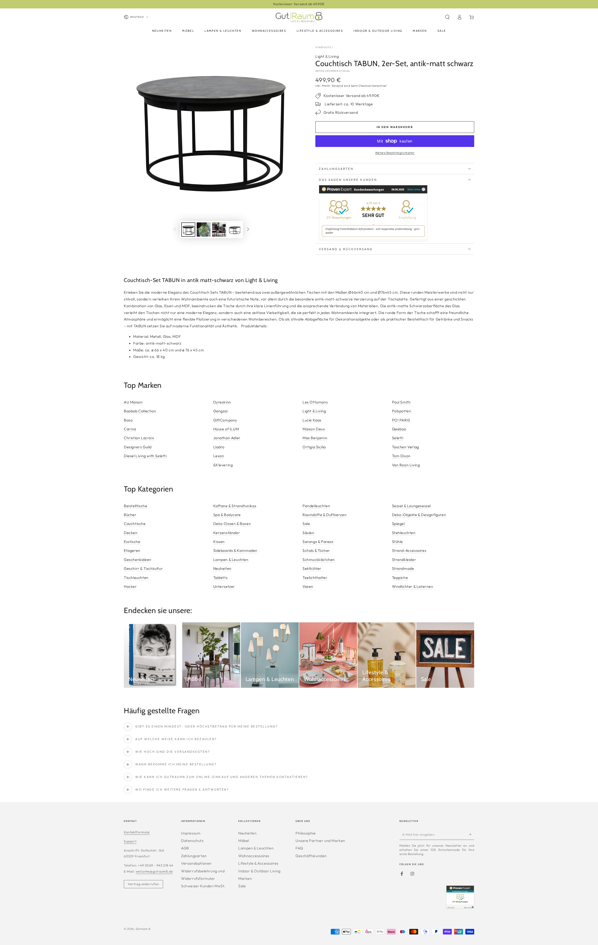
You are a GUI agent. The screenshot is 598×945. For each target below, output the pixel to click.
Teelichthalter (315, 577)
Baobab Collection (140, 411)
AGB (185, 848)
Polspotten (401, 411)
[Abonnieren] (471, 834)
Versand (337, 85)
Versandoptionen (196, 863)
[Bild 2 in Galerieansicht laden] (204, 229)
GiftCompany (225, 420)
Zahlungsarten (194, 855)
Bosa (128, 420)
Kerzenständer (226, 532)
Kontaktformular (137, 832)
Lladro (219, 447)
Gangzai (220, 411)
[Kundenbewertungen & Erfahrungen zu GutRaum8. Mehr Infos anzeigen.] (373, 238)
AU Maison (133, 402)
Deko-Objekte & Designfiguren (419, 514)
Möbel (243, 840)
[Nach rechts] (248, 230)
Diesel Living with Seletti (145, 455)
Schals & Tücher (316, 550)
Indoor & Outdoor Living (259, 871)
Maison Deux (314, 429)
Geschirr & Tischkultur (143, 568)
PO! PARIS (401, 420)
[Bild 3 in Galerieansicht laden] (219, 229)
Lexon (218, 455)
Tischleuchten (136, 577)
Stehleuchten (404, 532)
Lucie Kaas (312, 420)
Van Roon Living (406, 465)
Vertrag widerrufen (143, 884)
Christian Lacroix (139, 437)
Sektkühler (312, 568)
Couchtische (135, 523)
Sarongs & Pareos (318, 541)
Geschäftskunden (311, 855)
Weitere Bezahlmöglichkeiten (395, 152)
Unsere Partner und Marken (320, 840)
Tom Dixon (401, 455)
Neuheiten (222, 568)
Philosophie (305, 833)
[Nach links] (175, 230)
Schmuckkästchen (319, 559)
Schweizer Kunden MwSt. (203, 886)
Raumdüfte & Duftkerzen (324, 514)
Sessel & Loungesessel (411, 505)
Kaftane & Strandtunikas (234, 505)
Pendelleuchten (316, 505)
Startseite (323, 47)
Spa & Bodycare (227, 514)
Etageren (132, 550)
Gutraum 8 (143, 929)
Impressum (190, 833)
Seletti (397, 437)
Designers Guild (138, 447)
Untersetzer (224, 586)
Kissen (219, 541)
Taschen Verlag (405, 447)
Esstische (132, 541)
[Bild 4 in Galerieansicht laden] (235, 229)
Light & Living (327, 56)
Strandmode (403, 568)
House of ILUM (226, 429)
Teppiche (400, 577)
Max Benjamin (315, 437)
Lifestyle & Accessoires (258, 863)
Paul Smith (401, 402)
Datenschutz (192, 840)
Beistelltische (135, 505)
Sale (306, 523)
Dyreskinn (222, 402)
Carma (130, 429)
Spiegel (398, 523)
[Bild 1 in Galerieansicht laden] (188, 229)
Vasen (308, 586)
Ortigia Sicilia (314, 447)
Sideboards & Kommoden (235, 550)
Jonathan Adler (227, 437)
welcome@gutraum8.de (154, 871)
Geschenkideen (137, 559)
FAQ (299, 848)
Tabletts (220, 577)
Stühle (397, 541)
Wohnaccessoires (253, 855)
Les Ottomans (315, 402)
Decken (131, 532)
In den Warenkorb (395, 127)
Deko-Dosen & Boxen (232, 523)
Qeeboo (399, 429)
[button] (447, 17)
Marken (245, 878)
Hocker (130, 586)
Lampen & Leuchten (231, 559)
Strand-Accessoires (409, 550)
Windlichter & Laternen (412, 586)
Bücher (130, 514)
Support (130, 841)
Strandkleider (404, 559)
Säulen (308, 532)
